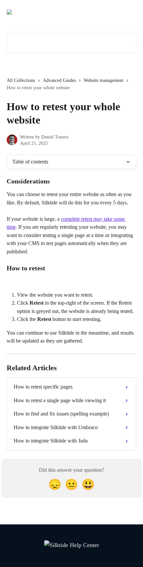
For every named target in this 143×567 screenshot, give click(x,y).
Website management (103, 80)
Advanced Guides (59, 80)
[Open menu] (130, 12)
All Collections (21, 80)
